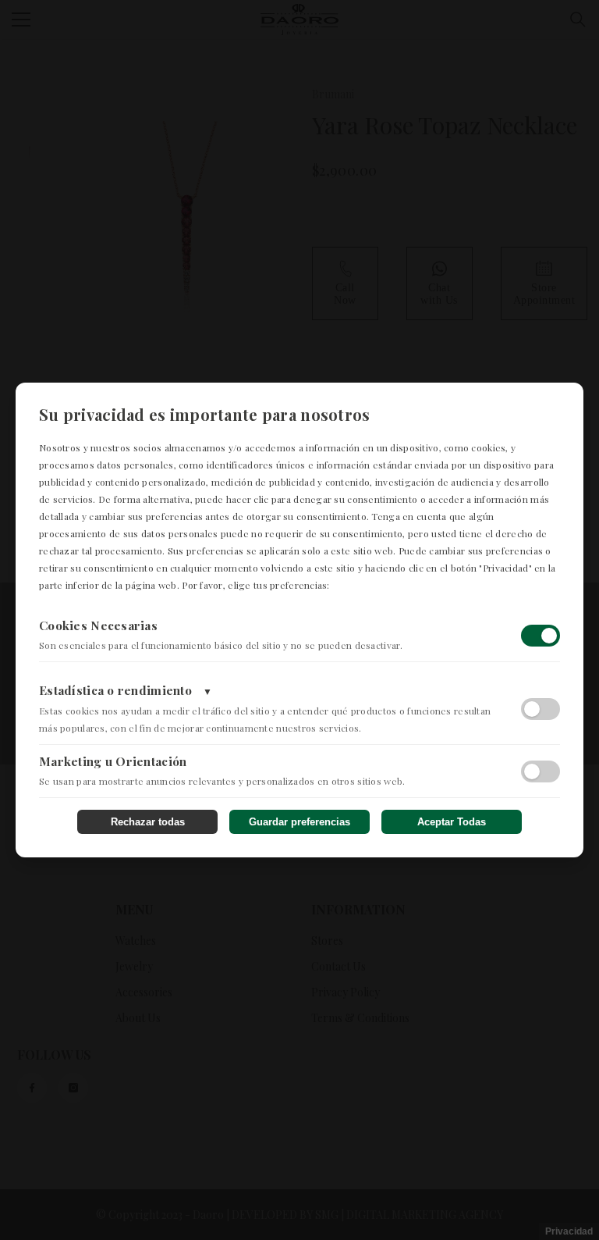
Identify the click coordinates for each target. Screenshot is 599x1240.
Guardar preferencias (299, 822)
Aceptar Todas (451, 822)
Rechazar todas (148, 822)
